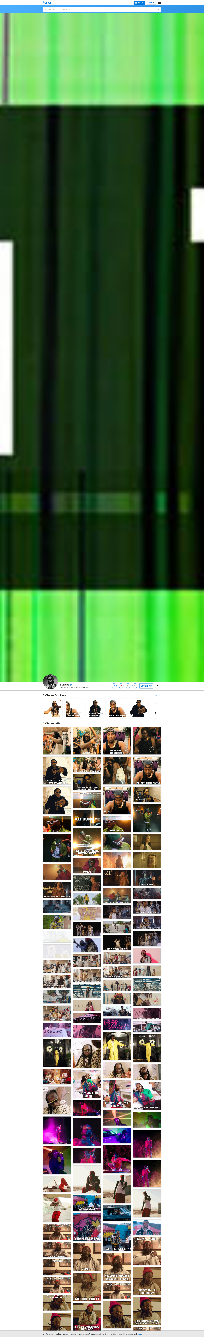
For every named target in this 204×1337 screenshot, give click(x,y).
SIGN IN (151, 2)
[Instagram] (121, 688)
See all (158, 695)
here (139, 1334)
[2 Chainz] (134, 688)
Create (140, 2)
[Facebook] (114, 688)
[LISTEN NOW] (146, 688)
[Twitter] (128, 688)
